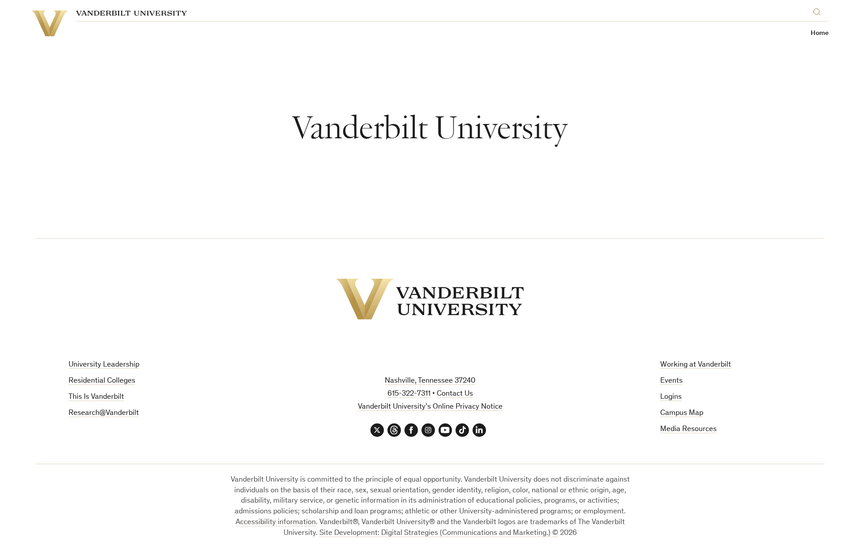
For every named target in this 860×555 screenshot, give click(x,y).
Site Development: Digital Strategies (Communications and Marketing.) (434, 533)
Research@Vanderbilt (104, 413)
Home (820, 33)
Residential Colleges (102, 381)
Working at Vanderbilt (695, 365)
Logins (671, 397)
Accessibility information (276, 522)
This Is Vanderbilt (96, 397)
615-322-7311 (408, 394)
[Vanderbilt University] (430, 299)
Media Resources (688, 429)
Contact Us (455, 394)
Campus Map (681, 413)
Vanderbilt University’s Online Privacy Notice (430, 407)
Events (671, 381)
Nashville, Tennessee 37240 (430, 381)
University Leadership (104, 365)
